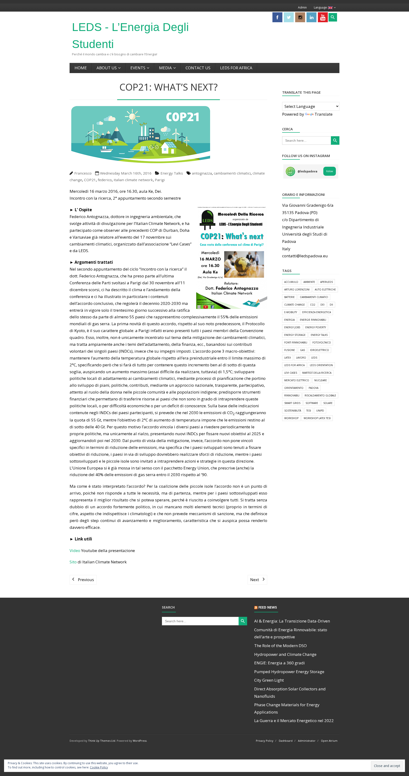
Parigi (160, 179)
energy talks (319, 335)
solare (328, 403)
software (312, 403)
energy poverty (315, 327)
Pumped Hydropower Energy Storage (289, 671)
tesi (308, 410)
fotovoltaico (321, 342)
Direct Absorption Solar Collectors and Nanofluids (290, 692)
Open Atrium (329, 740)
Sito (73, 562)
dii (331, 304)
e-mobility (290, 312)
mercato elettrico (296, 380)
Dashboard (286, 740)
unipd (320, 410)
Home (81, 67)
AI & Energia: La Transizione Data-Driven (292, 621)
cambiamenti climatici (232, 173)
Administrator (307, 740)
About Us (107, 67)
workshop (291, 418)
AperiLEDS (326, 282)
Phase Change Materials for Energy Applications (287, 708)
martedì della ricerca (316, 372)
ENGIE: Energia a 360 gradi (279, 663)
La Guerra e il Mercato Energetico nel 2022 (294, 720)
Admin (302, 7)
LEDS (314, 357)
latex (287, 357)
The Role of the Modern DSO (280, 645)
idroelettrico (319, 350)
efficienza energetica (316, 312)
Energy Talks (171, 173)
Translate (324, 114)
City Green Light (269, 680)
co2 (312, 304)
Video (75, 550)
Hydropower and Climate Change (285, 654)
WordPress (140, 740)
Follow (329, 171)
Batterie (289, 297)
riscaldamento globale (320, 395)
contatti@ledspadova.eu (305, 256)
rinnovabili (291, 395)
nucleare (320, 380)
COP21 (90, 179)
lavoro (301, 357)
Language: (321, 7)
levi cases (290, 372)
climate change (294, 304)
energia (289, 319)
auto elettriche (325, 289)
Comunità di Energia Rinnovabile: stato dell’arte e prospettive (290, 633)
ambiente (309, 282)
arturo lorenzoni (297, 289)
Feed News (267, 607)
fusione (289, 350)
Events (137, 67)
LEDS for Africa (236, 67)
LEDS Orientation (321, 365)
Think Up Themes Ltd (101, 740)
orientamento (293, 388)
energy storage (295, 335)
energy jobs (292, 327)
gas (302, 350)
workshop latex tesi (317, 418)
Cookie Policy (99, 767)
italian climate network (133, 179)
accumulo (291, 282)
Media (165, 67)
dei (322, 304)
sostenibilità (292, 410)
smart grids (292, 403)
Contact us (198, 67)
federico (105, 179)
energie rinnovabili (313, 319)
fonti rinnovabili (295, 342)
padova (313, 388)
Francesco (83, 173)
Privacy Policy (264, 740)
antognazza (202, 173)
